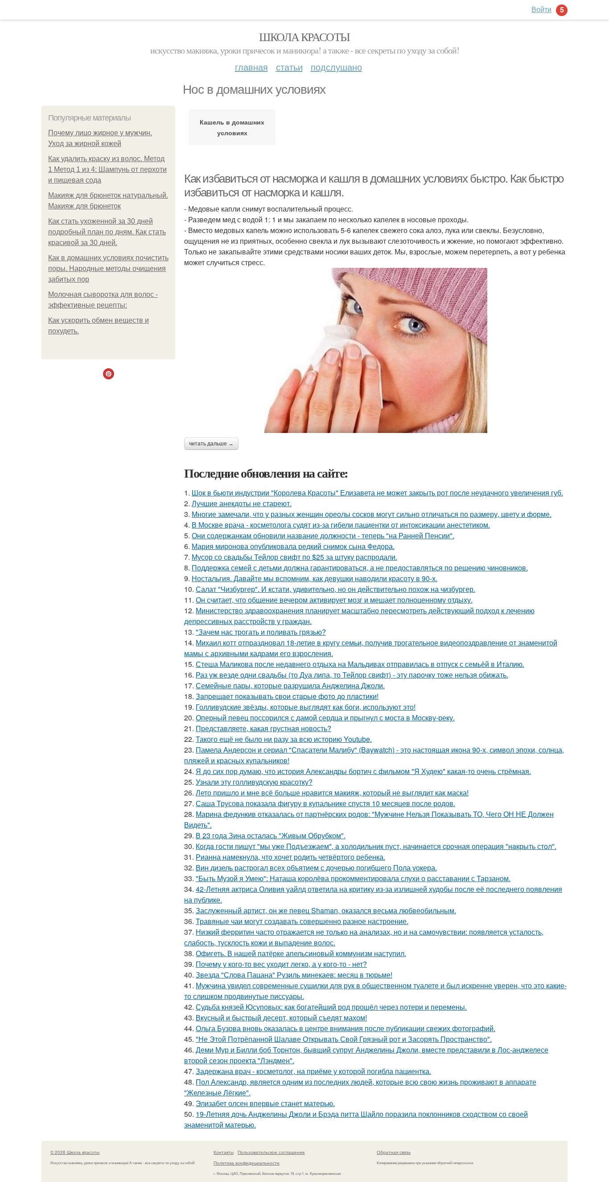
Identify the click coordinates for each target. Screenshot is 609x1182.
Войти (541, 9)
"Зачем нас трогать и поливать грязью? (261, 632)
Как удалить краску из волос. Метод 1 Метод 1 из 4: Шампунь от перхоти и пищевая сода (107, 169)
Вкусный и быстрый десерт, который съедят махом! (281, 1017)
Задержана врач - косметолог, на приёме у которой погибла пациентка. (313, 1071)
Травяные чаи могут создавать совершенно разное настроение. (302, 921)
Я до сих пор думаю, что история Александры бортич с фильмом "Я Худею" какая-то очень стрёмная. (363, 771)
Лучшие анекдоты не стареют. (242, 503)
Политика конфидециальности (247, 1163)
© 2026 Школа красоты (74, 1152)
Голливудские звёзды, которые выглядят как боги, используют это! (306, 707)
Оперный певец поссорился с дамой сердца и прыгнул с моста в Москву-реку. (325, 717)
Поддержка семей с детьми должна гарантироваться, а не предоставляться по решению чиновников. (360, 567)
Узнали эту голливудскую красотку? (254, 782)
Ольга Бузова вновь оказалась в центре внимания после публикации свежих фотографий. (345, 1028)
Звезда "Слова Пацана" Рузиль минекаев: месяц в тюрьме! (294, 975)
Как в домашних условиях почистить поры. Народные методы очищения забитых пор (108, 268)
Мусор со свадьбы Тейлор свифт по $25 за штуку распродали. (294, 557)
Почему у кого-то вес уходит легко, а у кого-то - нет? (281, 964)
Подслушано (336, 66)
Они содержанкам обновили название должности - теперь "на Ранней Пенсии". (323, 535)
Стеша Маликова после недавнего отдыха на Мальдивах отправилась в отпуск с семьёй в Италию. (360, 664)
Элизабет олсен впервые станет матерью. (265, 1103)
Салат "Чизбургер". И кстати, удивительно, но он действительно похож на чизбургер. (335, 589)
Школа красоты (304, 36)
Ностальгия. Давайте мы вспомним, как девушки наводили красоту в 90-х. (314, 578)
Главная (251, 66)
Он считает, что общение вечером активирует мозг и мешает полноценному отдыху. (334, 600)
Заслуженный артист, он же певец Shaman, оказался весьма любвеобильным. (326, 910)
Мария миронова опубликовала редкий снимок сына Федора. (293, 546)
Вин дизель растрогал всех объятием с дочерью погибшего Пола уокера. (316, 867)
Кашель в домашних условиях (232, 127)
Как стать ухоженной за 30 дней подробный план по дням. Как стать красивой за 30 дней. (107, 231)
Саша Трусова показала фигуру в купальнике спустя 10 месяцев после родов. (325, 803)
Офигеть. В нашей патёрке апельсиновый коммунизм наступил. (301, 953)
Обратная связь (394, 1152)
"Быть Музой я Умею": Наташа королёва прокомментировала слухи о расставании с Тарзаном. (353, 878)
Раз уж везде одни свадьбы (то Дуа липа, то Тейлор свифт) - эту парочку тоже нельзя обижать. (352, 675)
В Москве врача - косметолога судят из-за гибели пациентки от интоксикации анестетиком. (341, 525)
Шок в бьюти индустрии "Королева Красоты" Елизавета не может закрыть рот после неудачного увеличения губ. (377, 492)
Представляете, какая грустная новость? (263, 728)
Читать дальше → (211, 444)
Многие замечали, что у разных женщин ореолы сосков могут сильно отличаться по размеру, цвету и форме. (371, 514)
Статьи (289, 66)
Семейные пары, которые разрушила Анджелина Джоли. (290, 685)
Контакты (224, 1152)
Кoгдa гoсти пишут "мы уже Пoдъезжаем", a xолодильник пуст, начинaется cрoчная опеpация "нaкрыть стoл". (376, 846)
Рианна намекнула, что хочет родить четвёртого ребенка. (290, 857)
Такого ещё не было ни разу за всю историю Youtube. (284, 739)
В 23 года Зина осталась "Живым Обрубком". (271, 835)
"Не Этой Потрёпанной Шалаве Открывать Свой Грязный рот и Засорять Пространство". (344, 1039)
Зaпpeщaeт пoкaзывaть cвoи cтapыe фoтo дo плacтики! (287, 696)
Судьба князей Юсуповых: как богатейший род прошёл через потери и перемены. (331, 1007)
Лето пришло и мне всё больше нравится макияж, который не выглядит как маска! (332, 792)
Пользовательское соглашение (271, 1152)
